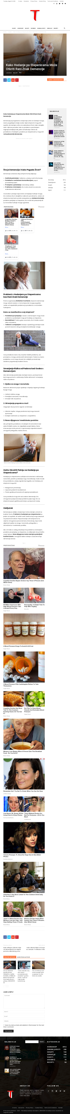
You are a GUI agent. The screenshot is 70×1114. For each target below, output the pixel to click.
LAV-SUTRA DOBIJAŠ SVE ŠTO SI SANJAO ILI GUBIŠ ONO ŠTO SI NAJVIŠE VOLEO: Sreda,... (59, 166)
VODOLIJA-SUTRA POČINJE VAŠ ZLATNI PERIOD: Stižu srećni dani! (59, 144)
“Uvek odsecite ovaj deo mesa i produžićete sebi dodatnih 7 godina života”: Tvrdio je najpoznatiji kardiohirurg (23, 976)
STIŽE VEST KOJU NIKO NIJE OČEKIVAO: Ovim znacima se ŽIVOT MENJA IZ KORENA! (15, 1049)
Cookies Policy (42, 1)
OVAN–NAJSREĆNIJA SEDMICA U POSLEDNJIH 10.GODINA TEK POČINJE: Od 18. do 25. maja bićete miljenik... (59, 120)
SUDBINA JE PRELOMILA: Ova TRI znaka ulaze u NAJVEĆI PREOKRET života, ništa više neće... (15, 1060)
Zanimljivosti (41, 28)
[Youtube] (65, 3)
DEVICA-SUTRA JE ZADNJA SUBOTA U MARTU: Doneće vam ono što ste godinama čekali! (59, 133)
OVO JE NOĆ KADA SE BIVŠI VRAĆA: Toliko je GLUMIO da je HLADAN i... (15, 1071)
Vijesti (14, 28)
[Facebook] (54, 3)
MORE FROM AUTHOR (23, 957)
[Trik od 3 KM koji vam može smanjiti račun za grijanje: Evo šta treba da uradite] (38, 965)
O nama (20, 1)
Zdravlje (49, 28)
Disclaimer (26, 1)
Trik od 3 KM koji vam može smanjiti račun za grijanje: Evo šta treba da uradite (38, 973)
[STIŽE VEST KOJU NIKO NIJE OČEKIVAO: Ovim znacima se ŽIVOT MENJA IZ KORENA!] (7, 1048)
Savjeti (27, 28)
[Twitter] (59, 3)
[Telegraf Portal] (35, 15)
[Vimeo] (62, 3)
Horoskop (20, 28)
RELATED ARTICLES (9, 957)
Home (4, 32)
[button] (64, 28)
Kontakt (61, 1)
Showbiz (33, 28)
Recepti (56, 28)
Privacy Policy (34, 1)
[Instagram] (56, 3)
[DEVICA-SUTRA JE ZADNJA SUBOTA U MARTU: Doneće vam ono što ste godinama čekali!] (51, 132)
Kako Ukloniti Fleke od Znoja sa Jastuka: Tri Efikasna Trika (35, 948)
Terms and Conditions (52, 1)
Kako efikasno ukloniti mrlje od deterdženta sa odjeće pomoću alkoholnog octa (12, 949)
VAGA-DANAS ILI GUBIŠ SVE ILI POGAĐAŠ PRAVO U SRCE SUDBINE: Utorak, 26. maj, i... (59, 154)
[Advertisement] (24, 99)
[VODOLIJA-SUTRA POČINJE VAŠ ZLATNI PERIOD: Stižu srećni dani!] (51, 143)
